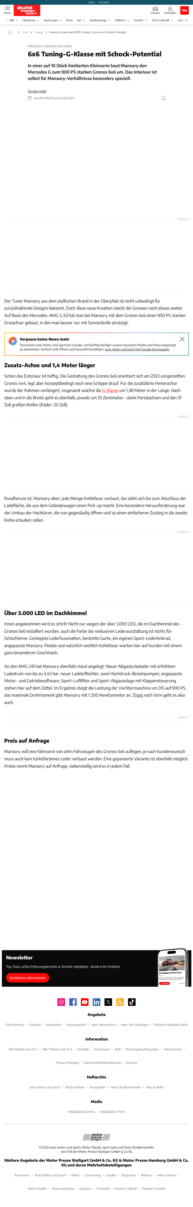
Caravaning (93, 1175)
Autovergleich (76, 1025)
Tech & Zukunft (160, 20)
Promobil (103, 1188)
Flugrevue (128, 1175)
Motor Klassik (74, 1087)
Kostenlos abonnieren (27, 977)
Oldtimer (120, 20)
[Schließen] (182, 339)
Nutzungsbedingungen (142, 1049)
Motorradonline (63, 1188)
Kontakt (83, 1049)
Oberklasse (28, 20)
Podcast (35, 1025)
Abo (184, 10)
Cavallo (111, 1175)
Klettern (146, 1175)
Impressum (101, 1049)
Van (79, 20)
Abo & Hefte (155, 1087)
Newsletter (53, 1025)
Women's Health (153, 1188)
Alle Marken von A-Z (22, 1049)
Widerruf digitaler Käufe (171, 1025)
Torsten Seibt (37, 91)
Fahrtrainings (14, 1025)
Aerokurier (21, 1175)
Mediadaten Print (112, 1112)
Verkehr (138, 20)
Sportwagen (51, 20)
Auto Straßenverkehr (126, 1087)
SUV (11, 20)
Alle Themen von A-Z (57, 1049)
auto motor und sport (44, 1087)
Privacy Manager (67, 1063)
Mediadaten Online (81, 1112)
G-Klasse (110, 390)
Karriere (131, 1063)
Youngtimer (97, 1087)
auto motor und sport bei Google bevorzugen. (137, 349)
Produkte (104, 2)
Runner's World (126, 1188)
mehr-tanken (166, 1175)
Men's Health (37, 1188)
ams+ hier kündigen (135, 1025)
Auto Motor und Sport (50, 1175)
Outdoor (85, 1188)
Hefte (91, 2)
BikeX (75, 1175)
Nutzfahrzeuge (98, 20)
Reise (69, 20)
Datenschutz (173, 1049)
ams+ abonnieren (104, 1025)
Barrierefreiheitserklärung (102, 1063)
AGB (117, 1049)
